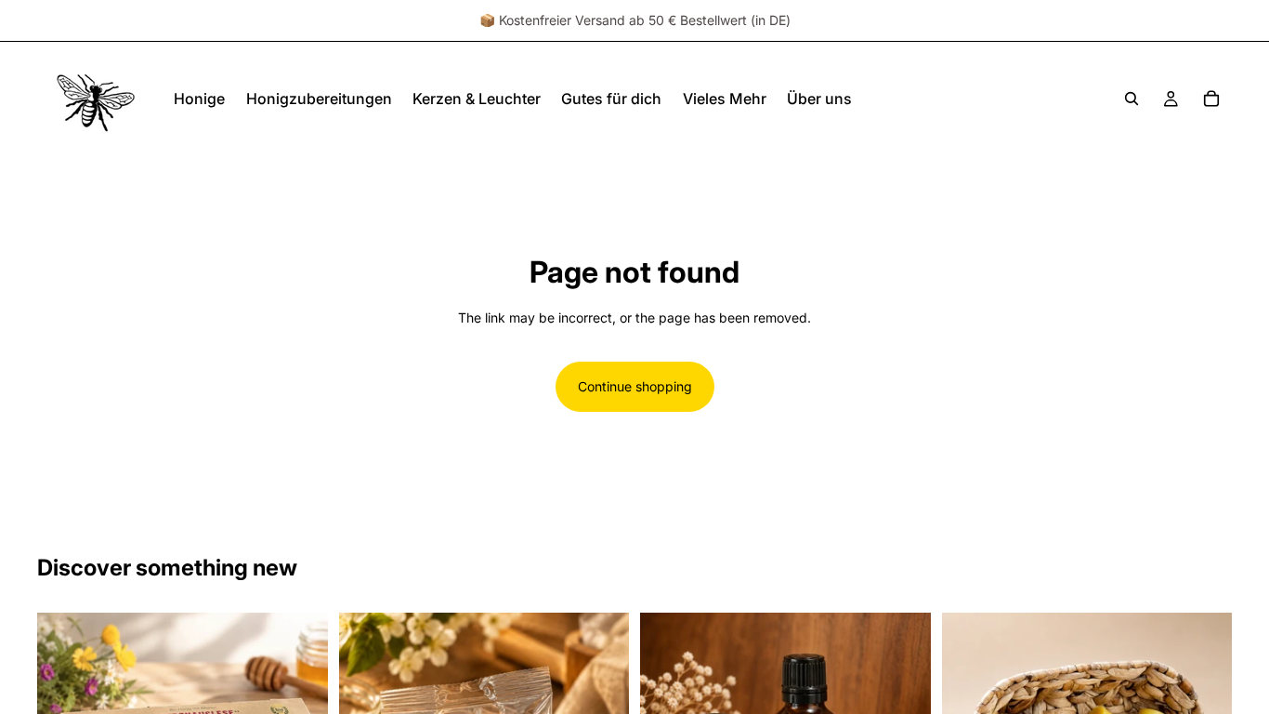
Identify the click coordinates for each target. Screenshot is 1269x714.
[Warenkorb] (1211, 98)
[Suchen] (1131, 98)
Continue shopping (635, 386)
